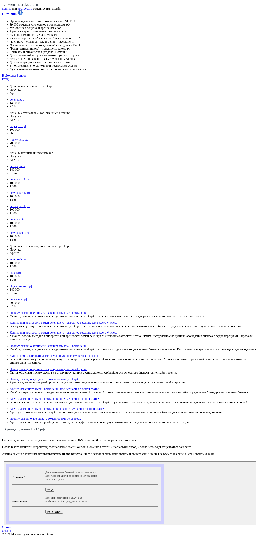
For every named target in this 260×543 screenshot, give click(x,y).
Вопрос (21, 75)
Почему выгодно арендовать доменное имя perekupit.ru (45, 379)
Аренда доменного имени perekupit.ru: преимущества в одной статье (54, 388)
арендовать (25, 8)
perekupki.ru (17, 166)
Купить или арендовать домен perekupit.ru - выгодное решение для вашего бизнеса (63, 322)
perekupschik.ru (19, 179)
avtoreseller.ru (18, 259)
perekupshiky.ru (19, 232)
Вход (5, 79)
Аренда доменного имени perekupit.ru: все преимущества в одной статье (57, 408)
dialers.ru (15, 272)
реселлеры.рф (18, 299)
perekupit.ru (17, 99)
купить (6, 8)
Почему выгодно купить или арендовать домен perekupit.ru (48, 312)
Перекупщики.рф (21, 286)
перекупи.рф (18, 126)
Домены (10, 75)
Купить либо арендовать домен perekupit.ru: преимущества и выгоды (54, 355)
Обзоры (7, 530)
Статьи (6, 527)
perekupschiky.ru (20, 206)
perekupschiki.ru (20, 192)
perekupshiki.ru (19, 219)
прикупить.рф (19, 139)
